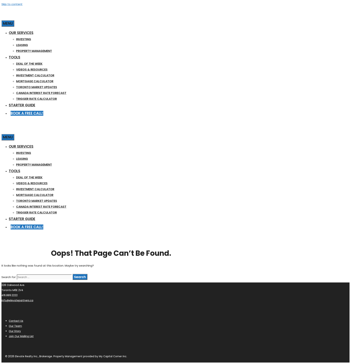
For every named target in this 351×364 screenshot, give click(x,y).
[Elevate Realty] (38, 16)
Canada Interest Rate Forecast (41, 93)
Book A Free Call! (27, 113)
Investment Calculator (35, 75)
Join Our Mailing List (21, 336)
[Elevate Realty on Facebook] (24, 346)
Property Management (34, 51)
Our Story (15, 331)
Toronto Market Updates (36, 87)
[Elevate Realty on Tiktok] (51, 346)
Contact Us (16, 321)
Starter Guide (22, 105)
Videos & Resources (32, 69)
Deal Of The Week (29, 64)
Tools (14, 57)
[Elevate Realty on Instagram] (5, 346)
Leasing (22, 45)
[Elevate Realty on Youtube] (14, 346)
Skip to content (11, 4)
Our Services (21, 32)
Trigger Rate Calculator (36, 99)
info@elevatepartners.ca (17, 300)
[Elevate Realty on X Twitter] (42, 346)
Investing (23, 39)
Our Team (15, 326)
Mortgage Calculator (34, 81)
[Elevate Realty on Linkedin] (33, 346)
